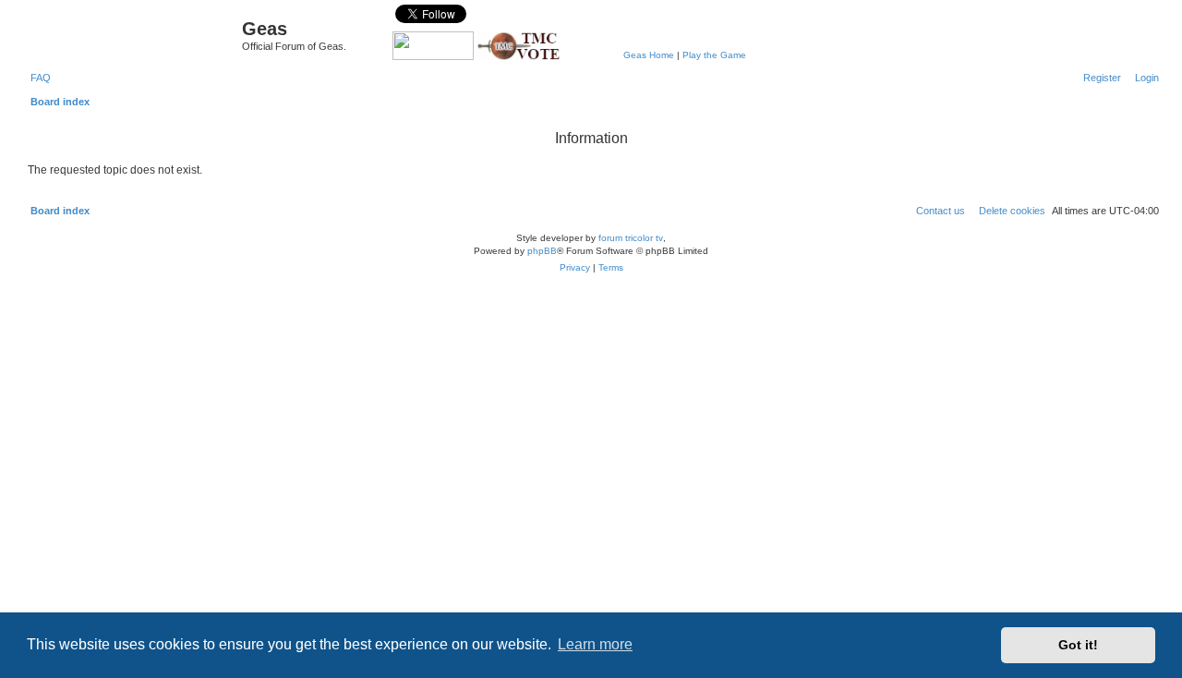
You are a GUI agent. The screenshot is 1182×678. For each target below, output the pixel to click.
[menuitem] (37, 78)
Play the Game (714, 55)
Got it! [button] (1078, 644)
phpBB (542, 251)
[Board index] (132, 33)
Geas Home (648, 55)
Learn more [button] (595, 644)
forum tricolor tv (630, 238)
